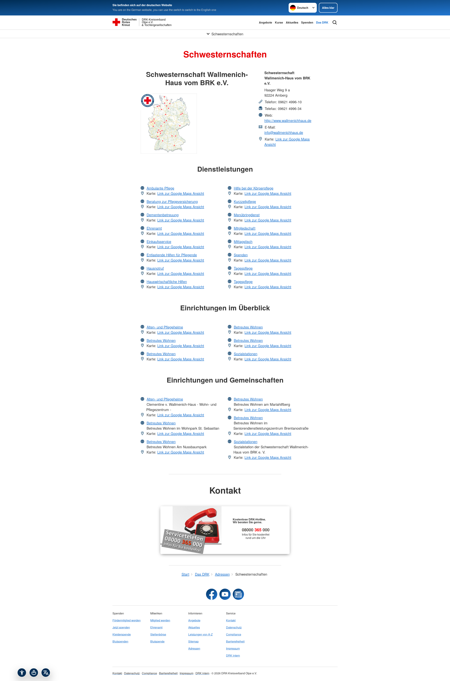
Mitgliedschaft (244, 228)
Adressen (194, 648)
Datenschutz (234, 627)
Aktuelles (292, 22)
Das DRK (322, 22)
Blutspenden (120, 641)
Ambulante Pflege (160, 188)
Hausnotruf (155, 268)
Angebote (265, 22)
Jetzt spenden (121, 627)
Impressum (233, 648)
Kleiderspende (121, 634)
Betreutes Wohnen (161, 340)
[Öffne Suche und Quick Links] (335, 22)
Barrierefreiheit (235, 641)
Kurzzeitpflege (245, 201)
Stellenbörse (158, 634)
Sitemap (193, 641)
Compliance (233, 634)
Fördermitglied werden (126, 620)
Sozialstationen (245, 353)
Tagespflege (243, 268)
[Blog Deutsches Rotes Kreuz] (238, 594)
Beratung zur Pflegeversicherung (172, 201)
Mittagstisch (243, 241)
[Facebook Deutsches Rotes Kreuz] (211, 594)
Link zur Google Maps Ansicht (180, 193)
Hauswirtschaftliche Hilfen (167, 281)
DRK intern (233, 655)
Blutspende (157, 641)
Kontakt (231, 620)
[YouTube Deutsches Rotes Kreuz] (225, 594)
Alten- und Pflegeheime (165, 327)
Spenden (307, 22)
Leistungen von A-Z (200, 634)
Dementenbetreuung (163, 214)
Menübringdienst (247, 214)
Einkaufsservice (159, 241)
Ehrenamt (154, 228)
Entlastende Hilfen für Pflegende (172, 254)
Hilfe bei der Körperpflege (253, 188)
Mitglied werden (160, 620)
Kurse (279, 22)
